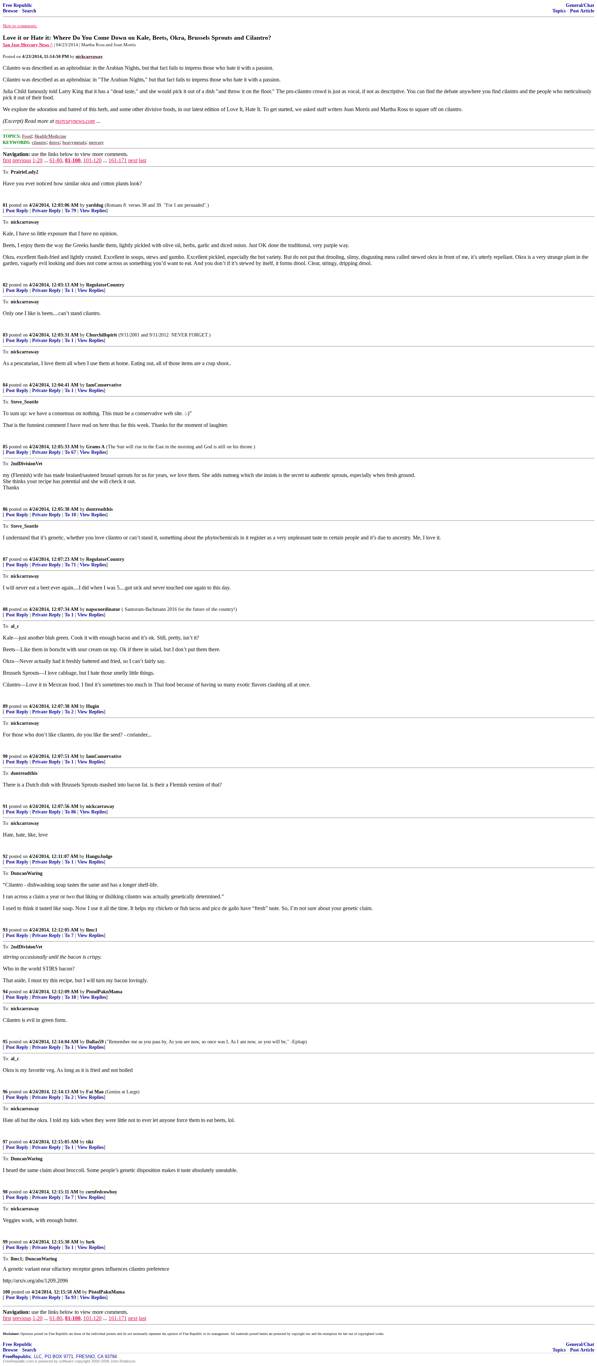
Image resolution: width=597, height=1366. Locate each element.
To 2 (69, 711)
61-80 (55, 160)
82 (5, 284)
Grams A (95, 446)
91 (5, 806)
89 (5, 706)
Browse (10, 10)
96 (5, 1091)
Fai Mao (95, 1091)
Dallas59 (95, 1041)
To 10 (70, 514)
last (142, 160)
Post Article (582, 10)
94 (5, 991)
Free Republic (17, 5)
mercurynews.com (75, 121)
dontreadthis (99, 509)
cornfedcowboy (101, 1191)
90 (5, 756)
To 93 (70, 1297)
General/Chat (580, 5)
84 (5, 385)
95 (5, 1041)
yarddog (94, 205)
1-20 (37, 160)
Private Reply (46, 210)
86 (5, 509)
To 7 (69, 935)
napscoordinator (103, 609)
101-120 (92, 160)
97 (5, 1141)
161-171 (117, 160)
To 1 (69, 290)
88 (5, 609)
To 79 (70, 210)
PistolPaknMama (104, 991)
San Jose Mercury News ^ (28, 44)
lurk (90, 1242)
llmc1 (91, 930)
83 (5, 335)
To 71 (70, 564)
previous (21, 160)
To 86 (70, 811)
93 (5, 930)
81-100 (72, 160)
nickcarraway (100, 806)
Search (29, 10)
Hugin (92, 706)
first (7, 160)
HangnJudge (99, 856)
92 (5, 856)
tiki (89, 1141)
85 (5, 446)
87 (5, 559)
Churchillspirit (101, 335)
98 (5, 1191)
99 (5, 1242)
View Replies (93, 210)
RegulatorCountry (105, 284)
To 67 (70, 452)
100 (6, 1292)
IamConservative (103, 385)
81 (5, 205)
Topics (559, 10)
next (133, 160)
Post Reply (17, 210)
